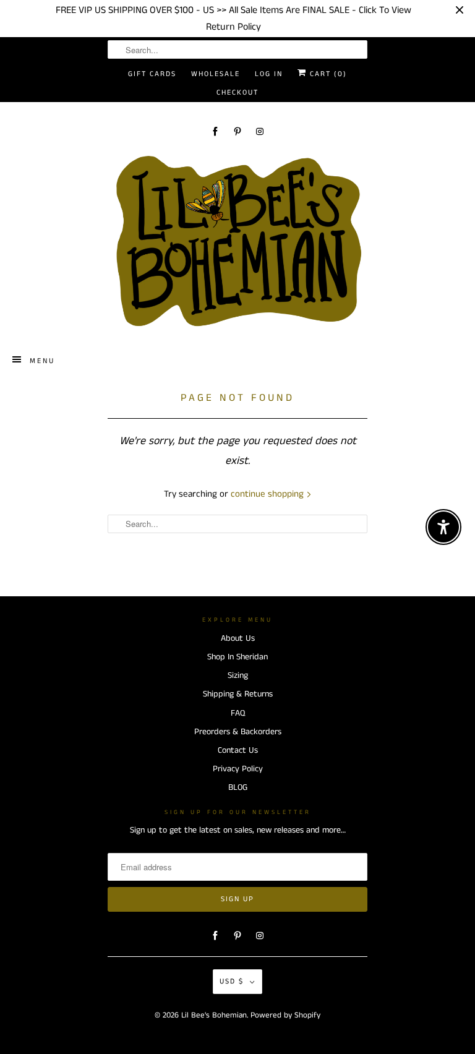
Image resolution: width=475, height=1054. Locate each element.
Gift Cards (152, 74)
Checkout (237, 92)
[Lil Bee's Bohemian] (237, 242)
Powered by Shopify (285, 1015)
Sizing (238, 675)
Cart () (327, 74)
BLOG (237, 787)
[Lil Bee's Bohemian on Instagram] (260, 131)
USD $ (232, 981)
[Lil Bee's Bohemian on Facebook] (215, 131)
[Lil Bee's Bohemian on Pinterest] (237, 131)
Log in (269, 74)
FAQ (238, 713)
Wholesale (215, 74)
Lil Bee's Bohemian (214, 1015)
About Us (238, 638)
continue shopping (268, 493)
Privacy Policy (238, 769)
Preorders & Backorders (237, 732)
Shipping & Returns (238, 694)
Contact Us (238, 750)
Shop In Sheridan (237, 657)
